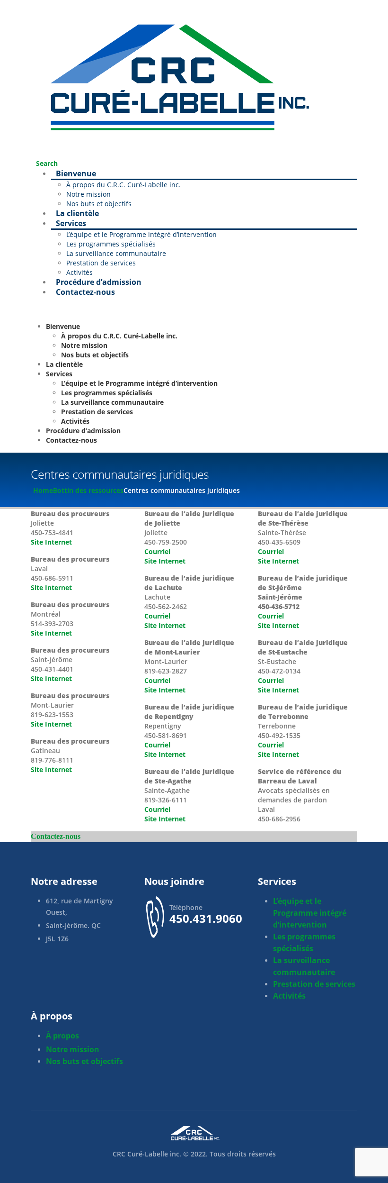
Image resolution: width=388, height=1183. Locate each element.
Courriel (157, 551)
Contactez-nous (85, 292)
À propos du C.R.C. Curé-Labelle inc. (123, 184)
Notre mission (88, 194)
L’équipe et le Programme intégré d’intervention (141, 234)
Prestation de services (101, 262)
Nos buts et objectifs (95, 354)
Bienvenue (76, 173)
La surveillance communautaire (116, 253)
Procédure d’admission (98, 282)
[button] (44, 163)
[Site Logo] (175, 74)
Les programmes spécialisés (111, 243)
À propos (62, 1035)
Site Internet (51, 541)
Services (71, 223)
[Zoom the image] (194, 1133)
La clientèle (77, 213)
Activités (75, 421)
